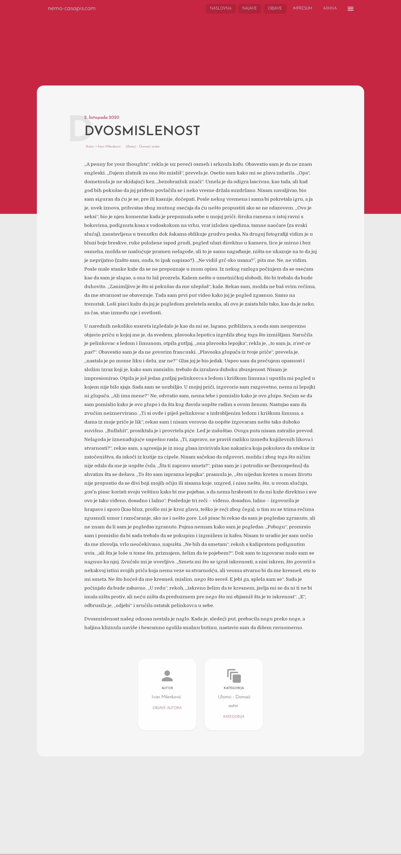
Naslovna (221, 9)
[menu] (350, 9)
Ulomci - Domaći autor (143, 147)
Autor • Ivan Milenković (103, 147)
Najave (250, 9)
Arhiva (330, 9)
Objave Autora (167, 708)
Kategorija (233, 717)
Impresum (302, 9)
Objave (275, 9)
